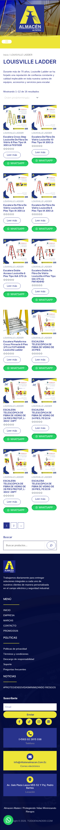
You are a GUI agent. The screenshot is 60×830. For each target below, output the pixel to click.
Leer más (12, 155)
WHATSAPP (17, 163)
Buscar (7, 537)
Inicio (5, 55)
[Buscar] (51, 545)
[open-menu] (7, 41)
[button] (8, 820)
